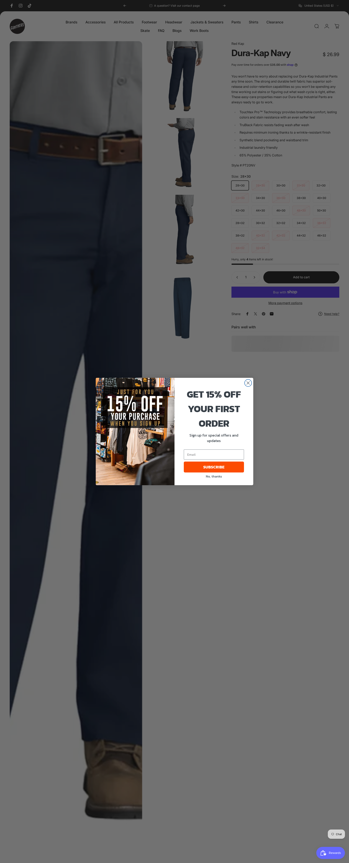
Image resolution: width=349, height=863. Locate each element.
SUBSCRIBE (214, 467)
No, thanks (214, 476)
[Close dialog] (248, 382)
